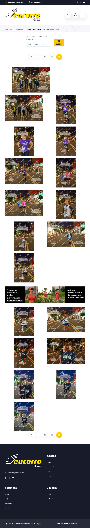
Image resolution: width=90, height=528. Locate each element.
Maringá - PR (36, 2)
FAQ (6, 499)
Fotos (20, 29)
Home (9, 29)
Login (49, 494)
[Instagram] (78, 2)
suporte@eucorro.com (16, 2)
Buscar (59, 44)
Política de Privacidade (67, 523)
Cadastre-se (51, 499)
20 (52, 57)
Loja (48, 471)
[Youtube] (84, 2)
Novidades (8, 503)
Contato (8, 508)
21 (59, 57)
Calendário (51, 467)
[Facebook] (80, 2)
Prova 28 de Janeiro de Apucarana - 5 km (43, 29)
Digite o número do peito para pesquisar (37, 38)
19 (45, 57)
